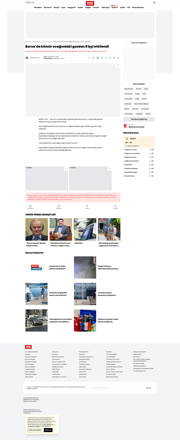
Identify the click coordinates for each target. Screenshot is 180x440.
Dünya (56, 7)
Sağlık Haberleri (30, 369)
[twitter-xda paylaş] (93, 57)
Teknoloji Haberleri (30, 374)
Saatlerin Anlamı (84, 364)
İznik (144, 94)
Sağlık (88, 7)
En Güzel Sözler (111, 374)
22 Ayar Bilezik (110, 357)
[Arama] (25, 2)
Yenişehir (139, 114)
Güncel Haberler (30, 359)
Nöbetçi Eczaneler (57, 367)
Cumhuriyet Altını (111, 354)
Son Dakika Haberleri (31, 352)
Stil (128, 7)
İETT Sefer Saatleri (138, 363)
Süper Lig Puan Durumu (113, 362)
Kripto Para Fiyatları (58, 357)
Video (122, 7)
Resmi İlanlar (138, 7)
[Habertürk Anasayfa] (90, 3)
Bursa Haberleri (47, 41)
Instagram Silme (84, 359)
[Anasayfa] (28, 347)
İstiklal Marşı (56, 369)
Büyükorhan (129, 89)
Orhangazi (145, 109)
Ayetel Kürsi (82, 362)
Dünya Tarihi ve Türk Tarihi (114, 372)
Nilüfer (127, 109)
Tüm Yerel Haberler (139, 43)
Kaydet (148, 388)
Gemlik (138, 89)
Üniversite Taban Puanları (114, 367)
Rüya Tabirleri (110, 369)
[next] (119, 233)
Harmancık (128, 94)
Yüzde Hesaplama (139, 371)
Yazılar (96, 7)
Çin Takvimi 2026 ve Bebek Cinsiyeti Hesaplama (141, 360)
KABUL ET (48, 430)
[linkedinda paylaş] (101, 57)
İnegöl (137, 94)
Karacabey (128, 99)
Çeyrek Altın (82, 374)
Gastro (115, 7)
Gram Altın (82, 372)
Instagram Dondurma (86, 357)
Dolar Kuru (55, 352)
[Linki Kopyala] (118, 57)
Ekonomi (48, 7)
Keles (137, 99)
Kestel (144, 99)
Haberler (28, 41)
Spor (64, 7)
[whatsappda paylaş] (106, 57)
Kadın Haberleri (30, 372)
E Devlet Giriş (56, 374)
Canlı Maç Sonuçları (112, 359)
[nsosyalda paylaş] (97, 57)
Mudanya (128, 104)
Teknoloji (105, 7)
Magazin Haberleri (30, 362)
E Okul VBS (55, 372)
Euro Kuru (55, 354)
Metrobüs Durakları (112, 377)
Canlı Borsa (56, 359)
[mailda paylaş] (110, 57)
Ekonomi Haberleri (30, 357)
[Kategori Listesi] (154, 2)
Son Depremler (83, 352)
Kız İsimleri (136, 357)
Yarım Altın (82, 377)
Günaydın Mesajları (85, 369)
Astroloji (81, 354)
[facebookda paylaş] (89, 57)
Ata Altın (108, 352)
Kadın (80, 7)
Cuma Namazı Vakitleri (59, 364)
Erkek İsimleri (137, 354)
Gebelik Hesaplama (139, 366)
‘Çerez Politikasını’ (47, 424)
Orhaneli (135, 109)
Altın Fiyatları (29, 377)
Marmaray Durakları (139, 352)
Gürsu (146, 89)
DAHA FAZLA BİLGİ (35, 430)
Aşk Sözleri (82, 367)
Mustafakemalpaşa (141, 104)
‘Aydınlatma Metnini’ (34, 426)
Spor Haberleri (29, 364)
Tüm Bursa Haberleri (139, 119)
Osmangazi (129, 114)
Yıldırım (148, 114)
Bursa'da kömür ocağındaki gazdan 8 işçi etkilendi (72, 41)
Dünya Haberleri (30, 367)
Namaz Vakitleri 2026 (58, 362)
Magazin (72, 7)
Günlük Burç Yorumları (59, 377)
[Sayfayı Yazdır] (114, 57)
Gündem (38, 7)
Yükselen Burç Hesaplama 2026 (143, 368)
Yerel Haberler (36, 41)
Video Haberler (110, 364)
